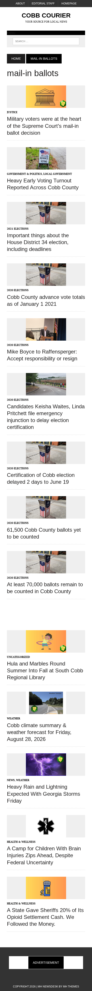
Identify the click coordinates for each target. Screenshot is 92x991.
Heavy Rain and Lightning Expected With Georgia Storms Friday (43, 793)
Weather (13, 718)
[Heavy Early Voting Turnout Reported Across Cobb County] (46, 166)
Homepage (69, 3)
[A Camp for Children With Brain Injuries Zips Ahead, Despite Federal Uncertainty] (46, 834)
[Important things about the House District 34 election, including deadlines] (46, 221)
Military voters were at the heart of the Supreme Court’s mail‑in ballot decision (44, 126)
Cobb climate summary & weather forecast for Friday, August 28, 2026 (39, 732)
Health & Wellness (21, 841)
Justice (12, 112)
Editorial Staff (43, 3)
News (11, 780)
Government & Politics (24, 174)
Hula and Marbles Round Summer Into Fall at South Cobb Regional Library (45, 670)
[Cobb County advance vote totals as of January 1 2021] (46, 282)
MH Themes (71, 986)
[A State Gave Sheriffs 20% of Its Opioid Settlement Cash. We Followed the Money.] (46, 896)
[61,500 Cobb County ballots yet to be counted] (46, 515)
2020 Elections (18, 290)
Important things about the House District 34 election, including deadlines (38, 242)
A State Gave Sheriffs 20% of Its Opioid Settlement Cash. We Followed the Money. (45, 917)
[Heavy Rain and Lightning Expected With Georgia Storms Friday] (46, 772)
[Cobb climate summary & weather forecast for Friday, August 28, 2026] (46, 711)
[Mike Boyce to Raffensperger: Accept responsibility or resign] (46, 337)
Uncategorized (18, 657)
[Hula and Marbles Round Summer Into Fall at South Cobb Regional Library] (46, 649)
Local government (57, 174)
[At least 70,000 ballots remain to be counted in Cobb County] (46, 570)
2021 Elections (18, 228)
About (20, 3)
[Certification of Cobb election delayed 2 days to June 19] (46, 460)
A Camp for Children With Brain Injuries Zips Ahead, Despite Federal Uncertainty (44, 855)
